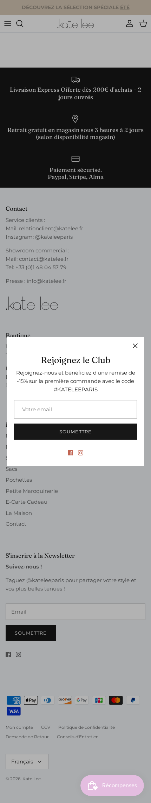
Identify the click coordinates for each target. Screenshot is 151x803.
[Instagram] (80, 452)
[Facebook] (70, 452)
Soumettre (75, 431)
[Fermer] (135, 346)
